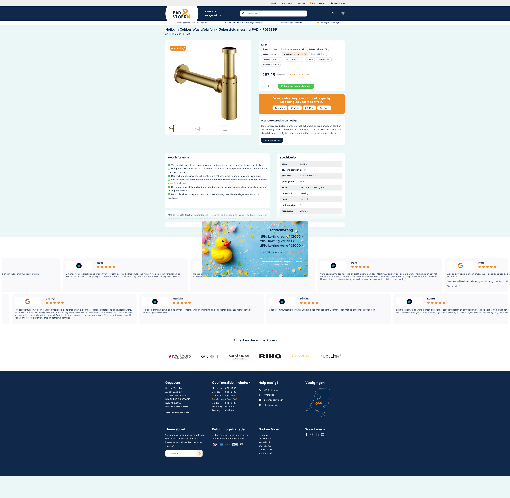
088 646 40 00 (292, 252)
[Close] (303, 225)
